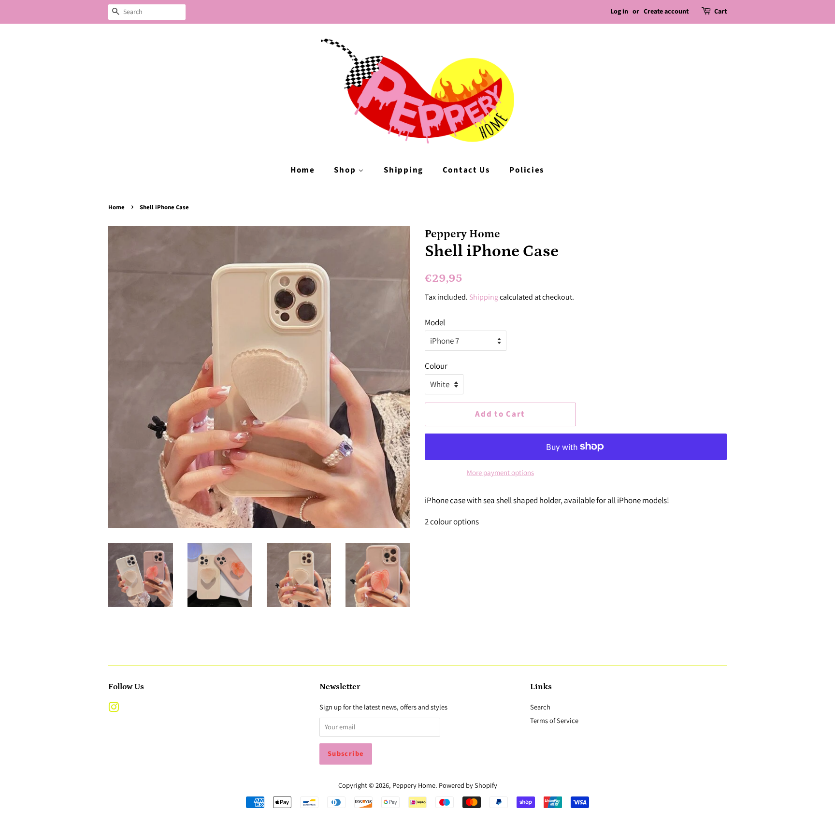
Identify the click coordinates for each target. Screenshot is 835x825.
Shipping (403, 170)
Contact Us (466, 170)
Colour (436, 366)
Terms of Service (554, 720)
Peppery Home (413, 785)
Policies (527, 170)
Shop (346, 170)
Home (302, 170)
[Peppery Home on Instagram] (113, 708)
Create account (666, 11)
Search (540, 706)
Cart (720, 11)
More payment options (500, 472)
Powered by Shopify (468, 785)
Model (435, 322)
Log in (619, 11)
